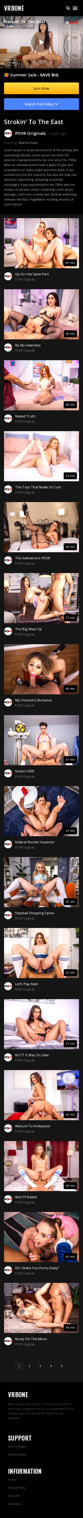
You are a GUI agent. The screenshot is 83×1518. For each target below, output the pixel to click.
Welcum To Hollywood (32, 1126)
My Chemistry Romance (33, 700)
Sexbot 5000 (24, 771)
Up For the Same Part (32, 274)
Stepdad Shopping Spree (34, 913)
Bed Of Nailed (26, 1197)
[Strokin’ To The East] (41, 42)
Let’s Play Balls (26, 984)
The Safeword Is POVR (32, 558)
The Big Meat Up (28, 629)
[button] (68, 8)
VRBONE (14, 8)
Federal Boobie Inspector (35, 842)
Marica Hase (28, 142)
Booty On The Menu (31, 1339)
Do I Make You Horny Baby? (37, 1268)
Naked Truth (25, 416)
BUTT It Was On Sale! (32, 1055)
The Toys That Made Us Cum (38, 487)
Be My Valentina (28, 345)
